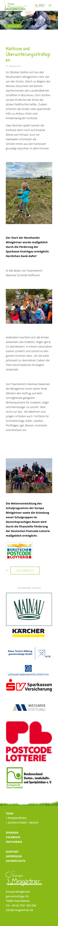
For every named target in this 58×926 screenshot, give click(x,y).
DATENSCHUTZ (15, 861)
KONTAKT (12, 851)
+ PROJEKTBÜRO (16, 818)
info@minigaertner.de (19, 910)
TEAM (9, 813)
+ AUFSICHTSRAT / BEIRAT (22, 822)
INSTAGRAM (14, 842)
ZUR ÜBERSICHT (25, 570)
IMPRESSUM (14, 856)
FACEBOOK (13, 837)
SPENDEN (12, 832)
